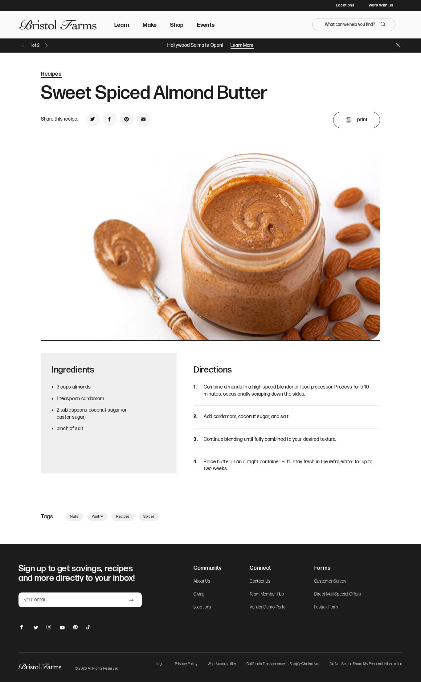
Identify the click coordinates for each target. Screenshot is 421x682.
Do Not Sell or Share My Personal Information (366, 664)
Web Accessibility (222, 664)
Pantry (97, 516)
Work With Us (381, 5)
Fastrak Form (326, 607)
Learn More (242, 45)
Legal (160, 664)
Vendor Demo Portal (268, 607)
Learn (122, 25)
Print (362, 120)
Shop (177, 25)
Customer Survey (330, 581)
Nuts (74, 516)
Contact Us (260, 581)
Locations (345, 5)
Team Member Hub (267, 594)
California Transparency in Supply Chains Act (283, 664)
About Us (202, 581)
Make (150, 25)
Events (206, 25)
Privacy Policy (186, 664)
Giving (199, 594)
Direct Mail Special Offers (337, 594)
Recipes (51, 74)
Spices (149, 516)
